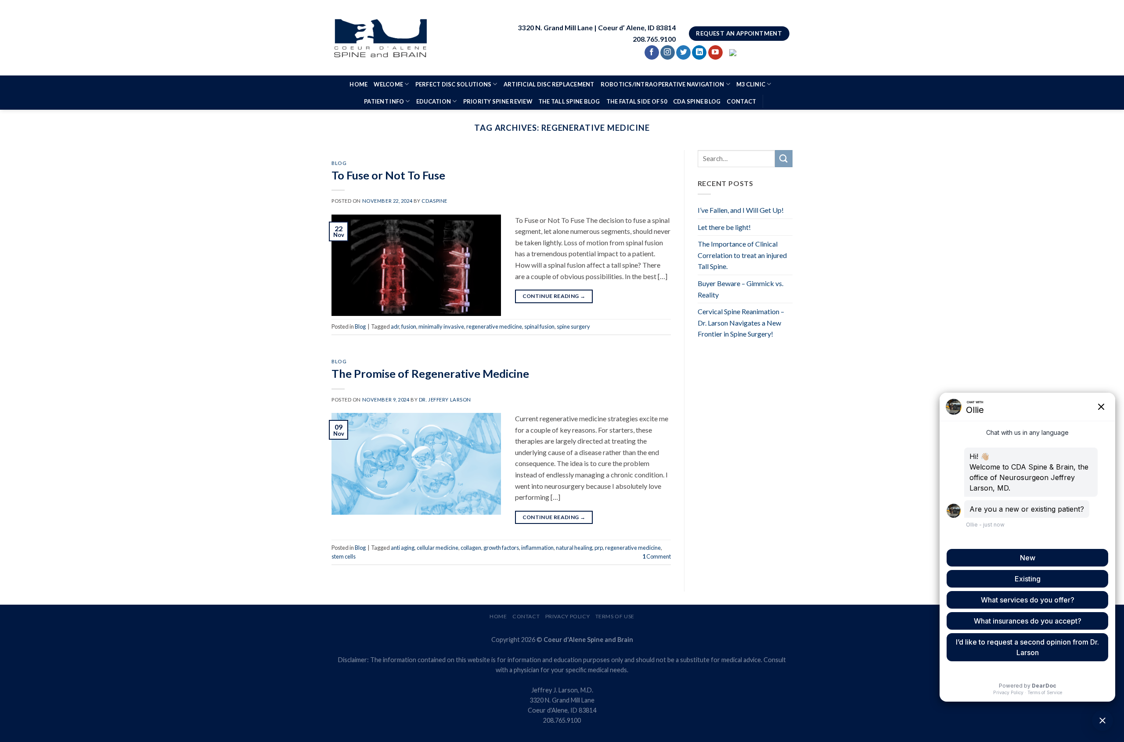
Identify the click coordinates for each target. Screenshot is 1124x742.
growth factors (501, 547)
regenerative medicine (494, 326)
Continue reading (554, 296)
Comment (656, 556)
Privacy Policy (567, 616)
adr (395, 326)
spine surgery (573, 326)
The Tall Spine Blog (569, 101)
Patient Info (384, 101)
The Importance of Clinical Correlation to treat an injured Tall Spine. (742, 255)
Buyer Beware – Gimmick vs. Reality (740, 289)
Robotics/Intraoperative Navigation (662, 84)
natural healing (574, 547)
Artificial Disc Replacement (549, 84)
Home (358, 84)
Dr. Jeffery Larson (445, 399)
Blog (338, 163)
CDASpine (434, 201)
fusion (408, 326)
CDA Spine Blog (697, 101)
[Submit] (784, 158)
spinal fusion (539, 326)
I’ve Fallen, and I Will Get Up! (741, 210)
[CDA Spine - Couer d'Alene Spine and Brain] (380, 38)
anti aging (402, 547)
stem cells (343, 556)
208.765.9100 (562, 720)
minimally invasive (441, 326)
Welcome (388, 84)
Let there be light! (724, 227)
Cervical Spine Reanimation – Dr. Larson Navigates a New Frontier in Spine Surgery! (741, 322)
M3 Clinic (750, 84)
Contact (741, 101)
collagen (471, 547)
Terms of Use (614, 616)
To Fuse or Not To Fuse (388, 175)
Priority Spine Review (497, 101)
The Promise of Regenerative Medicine (430, 373)
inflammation (537, 547)
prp (598, 547)
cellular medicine (437, 547)
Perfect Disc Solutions (453, 84)
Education (433, 101)
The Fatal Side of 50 (636, 101)
